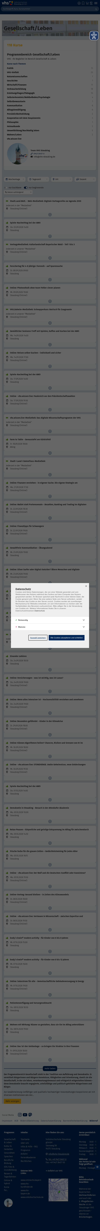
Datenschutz (40, 611)
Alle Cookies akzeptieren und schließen (66, 638)
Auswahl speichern (38, 638)
